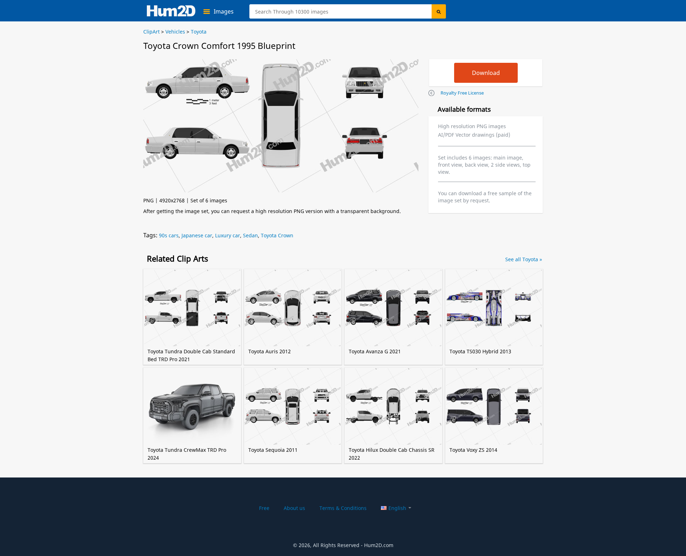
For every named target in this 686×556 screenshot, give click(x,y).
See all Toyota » (523, 259)
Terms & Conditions (343, 508)
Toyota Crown (277, 235)
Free (264, 508)
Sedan (250, 235)
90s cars (169, 235)
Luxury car (227, 235)
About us (294, 508)
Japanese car (197, 235)
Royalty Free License (462, 93)
